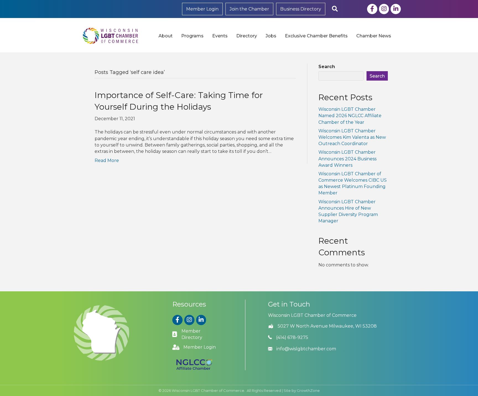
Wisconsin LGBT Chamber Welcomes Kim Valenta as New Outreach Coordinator (352, 137)
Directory (246, 35)
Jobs (271, 35)
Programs (192, 35)
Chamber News (373, 35)
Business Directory (300, 9)
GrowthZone (308, 390)
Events (220, 35)
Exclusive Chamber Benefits (316, 35)
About (166, 35)
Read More (107, 160)
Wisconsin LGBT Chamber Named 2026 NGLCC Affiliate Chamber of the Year (349, 116)
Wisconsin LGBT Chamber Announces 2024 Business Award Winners (347, 159)
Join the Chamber (249, 9)
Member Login (202, 9)
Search (326, 66)
